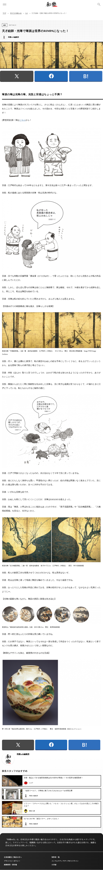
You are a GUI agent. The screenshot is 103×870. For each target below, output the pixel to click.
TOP (4, 13)
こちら (22, 120)
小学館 (54, 864)
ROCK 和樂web (16, 13)
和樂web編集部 (23, 754)
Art (26, 13)
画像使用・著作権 (10, 864)
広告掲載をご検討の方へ (13, 857)
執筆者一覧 (56, 857)
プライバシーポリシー (12, 861)
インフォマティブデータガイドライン (65, 861)
